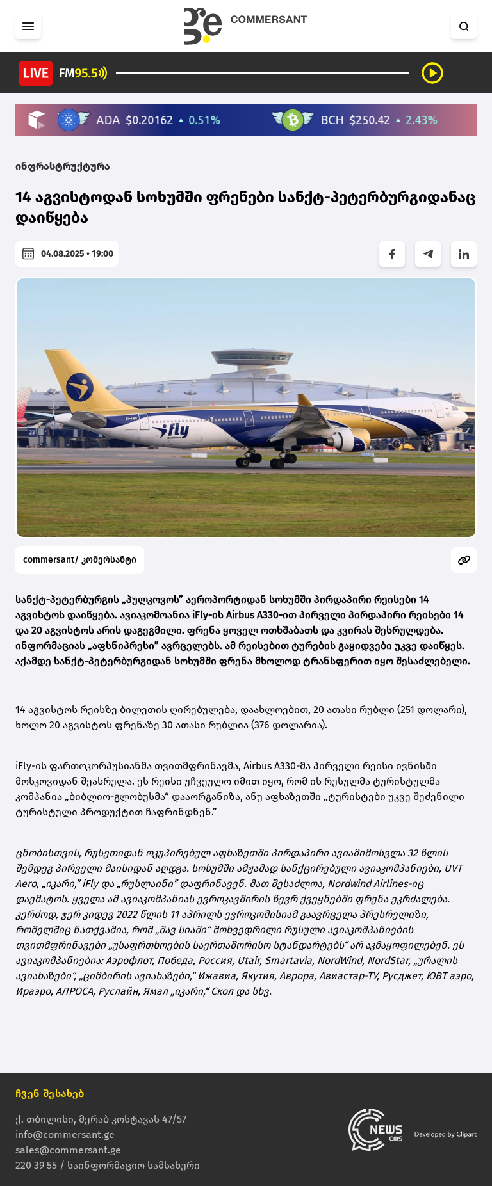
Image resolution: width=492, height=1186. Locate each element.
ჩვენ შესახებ (50, 1093)
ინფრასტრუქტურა (62, 166)
